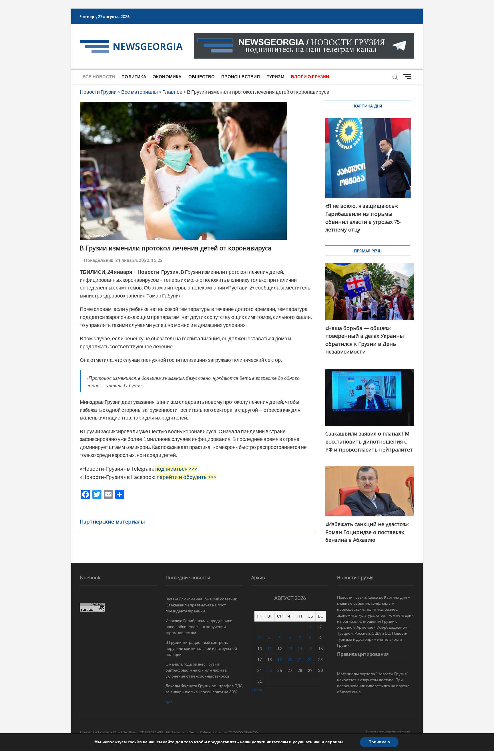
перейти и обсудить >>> (186, 477)
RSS (169, 702)
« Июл (256, 689)
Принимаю (379, 742)
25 (269, 670)
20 (290, 659)
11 (269, 648)
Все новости (99, 76)
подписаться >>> (176, 469)
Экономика (167, 76)
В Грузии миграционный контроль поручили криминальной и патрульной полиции (201, 648)
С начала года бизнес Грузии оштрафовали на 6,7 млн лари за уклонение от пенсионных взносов (197, 670)
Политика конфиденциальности (387, 731)
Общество (201, 76)
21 (300, 659)
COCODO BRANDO (243, 732)
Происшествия (240, 76)
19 (279, 659)
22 (310, 659)
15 (310, 648)
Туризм (275, 76)
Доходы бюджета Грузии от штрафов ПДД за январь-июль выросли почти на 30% (204, 688)
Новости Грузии (96, 732)
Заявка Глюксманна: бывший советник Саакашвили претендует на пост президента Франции (201, 604)
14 (300, 648)
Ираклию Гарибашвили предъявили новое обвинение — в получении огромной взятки (199, 626)
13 (290, 648)
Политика (133, 76)
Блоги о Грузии (310, 76)
